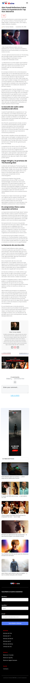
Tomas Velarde (17, 332)
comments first (19, 379)
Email (4, 614)
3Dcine (14, 677)
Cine (4, 16)
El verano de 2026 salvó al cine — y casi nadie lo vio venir (15, 490)
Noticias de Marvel (8, 638)
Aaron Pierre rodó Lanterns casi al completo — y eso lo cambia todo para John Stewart (15, 567)
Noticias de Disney (8, 644)
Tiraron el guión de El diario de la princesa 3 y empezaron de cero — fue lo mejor (15, 509)
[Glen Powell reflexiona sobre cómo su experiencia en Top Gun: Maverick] (15, 37)
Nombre (5, 596)
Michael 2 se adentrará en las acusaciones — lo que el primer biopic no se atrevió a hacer (15, 528)
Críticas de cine (7, 646)
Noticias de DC (7, 641)
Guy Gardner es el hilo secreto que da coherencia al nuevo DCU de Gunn (15, 548)
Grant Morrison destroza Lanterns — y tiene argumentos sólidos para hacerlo (15, 470)
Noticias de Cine (7, 633)
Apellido (5, 605)
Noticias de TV (7, 636)
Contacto (5, 669)
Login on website (15, 395)
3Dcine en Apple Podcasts (10, 660)
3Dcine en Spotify (8, 657)
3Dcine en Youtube (8, 655)
